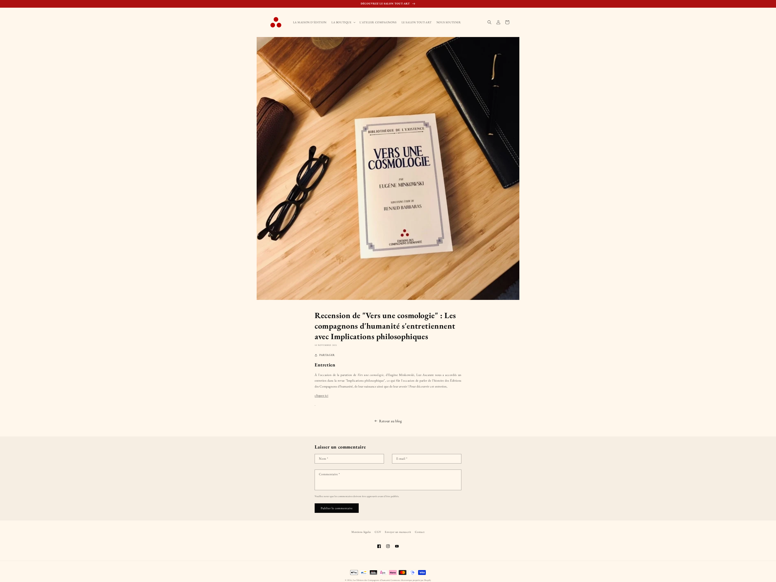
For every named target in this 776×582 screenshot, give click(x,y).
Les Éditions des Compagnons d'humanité (371, 580)
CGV (378, 532)
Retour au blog (390, 421)
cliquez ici (321, 395)
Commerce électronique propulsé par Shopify (411, 580)
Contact (420, 532)
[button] (343, 22)
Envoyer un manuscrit (398, 532)
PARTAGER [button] (327, 355)
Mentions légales (361, 532)
